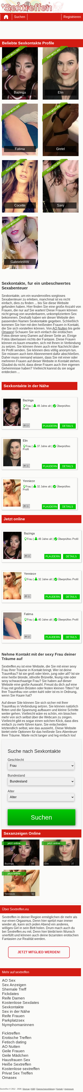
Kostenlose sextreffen (21, 1069)
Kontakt (59, 1089)
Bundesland (16, 775)
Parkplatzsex (13, 1020)
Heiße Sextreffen (16, 1064)
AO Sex (9, 980)
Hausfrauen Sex (16, 1060)
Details (67, 426)
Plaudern (50, 426)
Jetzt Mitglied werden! (39, 952)
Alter (11, 791)
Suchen (19, 17)
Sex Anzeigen (14, 985)
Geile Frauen (13, 1051)
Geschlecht (16, 759)
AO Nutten (11, 1046)
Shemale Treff (14, 989)
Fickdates (10, 994)
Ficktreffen (11, 1033)
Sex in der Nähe (16, 1011)
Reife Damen (13, 998)
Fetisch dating (14, 1042)
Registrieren (72, 17)
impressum (69, 1089)
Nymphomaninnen (18, 1025)
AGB (33, 1089)
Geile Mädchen (15, 1055)
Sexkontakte (13, 1007)
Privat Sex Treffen (17, 1073)
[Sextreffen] (6, 17)
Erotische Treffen (16, 1038)
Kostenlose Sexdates (20, 1002)
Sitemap (26, 1089)
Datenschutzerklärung (45, 1089)
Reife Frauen (13, 1016)
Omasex (9, 1077)
